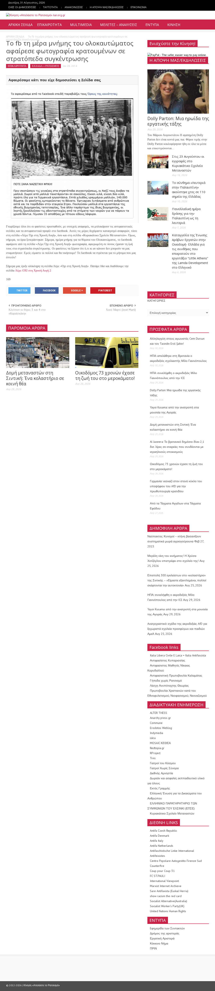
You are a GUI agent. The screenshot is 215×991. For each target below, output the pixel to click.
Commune (156, 723)
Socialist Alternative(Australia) (168, 901)
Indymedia (156, 733)
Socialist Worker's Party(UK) (167, 906)
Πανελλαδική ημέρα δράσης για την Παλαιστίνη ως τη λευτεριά (186, 216)
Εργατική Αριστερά (162, 938)
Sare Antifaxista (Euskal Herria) (169, 891)
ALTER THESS (158, 713)
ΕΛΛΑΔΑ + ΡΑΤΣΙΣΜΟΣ (45, 66)
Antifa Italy (156, 841)
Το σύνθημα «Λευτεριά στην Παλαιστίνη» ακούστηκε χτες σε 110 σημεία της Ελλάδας (188, 190)
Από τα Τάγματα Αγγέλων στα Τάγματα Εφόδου (175, 505)
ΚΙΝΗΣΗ (172, 26)
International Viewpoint (164, 881)
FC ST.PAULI (157, 876)
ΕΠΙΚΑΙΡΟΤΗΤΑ (48, 26)
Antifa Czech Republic (163, 831)
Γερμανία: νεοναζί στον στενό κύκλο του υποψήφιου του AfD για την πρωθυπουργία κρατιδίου (176, 486)
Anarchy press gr (160, 718)
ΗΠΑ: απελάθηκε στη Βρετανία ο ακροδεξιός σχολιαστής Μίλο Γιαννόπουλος (178, 358)
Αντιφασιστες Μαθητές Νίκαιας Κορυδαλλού (168, 668)
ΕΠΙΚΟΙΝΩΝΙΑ (139, 7)
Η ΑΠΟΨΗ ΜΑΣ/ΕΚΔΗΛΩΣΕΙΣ (107, 7)
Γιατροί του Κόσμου (163, 763)
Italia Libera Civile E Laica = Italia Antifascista (178, 655)
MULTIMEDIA (80, 26)
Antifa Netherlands (161, 846)
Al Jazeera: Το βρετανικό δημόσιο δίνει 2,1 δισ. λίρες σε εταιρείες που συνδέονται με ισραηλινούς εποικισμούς (177, 447)
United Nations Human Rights (168, 911)
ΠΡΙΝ (153, 948)
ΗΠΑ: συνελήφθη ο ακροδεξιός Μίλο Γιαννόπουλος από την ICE (173, 375)
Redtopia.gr (157, 748)
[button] (204, 24)
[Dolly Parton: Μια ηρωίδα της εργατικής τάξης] (178, 91)
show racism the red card (166, 896)
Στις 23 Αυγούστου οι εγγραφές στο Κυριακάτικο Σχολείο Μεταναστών (188, 163)
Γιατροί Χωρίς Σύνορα (164, 768)
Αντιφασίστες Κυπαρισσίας (167, 660)
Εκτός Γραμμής (160, 788)
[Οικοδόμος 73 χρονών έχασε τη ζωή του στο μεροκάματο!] (106, 352)
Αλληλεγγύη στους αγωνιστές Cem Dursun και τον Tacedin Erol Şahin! (177, 341)
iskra (153, 738)
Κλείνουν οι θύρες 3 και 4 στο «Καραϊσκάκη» (27, 311)
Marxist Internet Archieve (165, 886)
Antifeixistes (157, 856)
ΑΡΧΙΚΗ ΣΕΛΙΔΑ (20, 24)
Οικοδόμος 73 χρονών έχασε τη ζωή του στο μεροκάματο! (105, 375)
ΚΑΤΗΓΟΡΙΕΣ (156, 301)
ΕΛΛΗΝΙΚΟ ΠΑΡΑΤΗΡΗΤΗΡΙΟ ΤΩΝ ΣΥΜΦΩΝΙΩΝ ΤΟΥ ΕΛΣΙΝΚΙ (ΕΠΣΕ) (172, 805)
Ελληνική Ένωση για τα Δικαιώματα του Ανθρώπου (174, 795)
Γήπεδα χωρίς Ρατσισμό (166, 680)
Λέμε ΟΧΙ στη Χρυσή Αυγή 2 (33, 270)
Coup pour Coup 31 (162, 871)
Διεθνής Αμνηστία (161, 773)
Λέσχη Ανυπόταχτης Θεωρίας (169, 685)
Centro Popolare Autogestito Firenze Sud (176, 861)
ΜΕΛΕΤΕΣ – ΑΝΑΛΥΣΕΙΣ (117, 26)
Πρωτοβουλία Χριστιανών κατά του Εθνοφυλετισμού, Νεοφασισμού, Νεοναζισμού (177, 693)
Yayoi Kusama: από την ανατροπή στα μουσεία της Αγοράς (174, 409)
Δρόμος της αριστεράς (164, 933)
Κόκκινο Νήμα (159, 943)
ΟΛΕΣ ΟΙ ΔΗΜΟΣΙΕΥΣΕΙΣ (22, 7)
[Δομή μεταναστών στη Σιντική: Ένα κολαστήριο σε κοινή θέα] (37, 352)
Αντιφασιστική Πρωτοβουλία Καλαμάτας (176, 675)
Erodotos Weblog (161, 728)
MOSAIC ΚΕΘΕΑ (160, 743)
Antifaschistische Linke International (172, 851)
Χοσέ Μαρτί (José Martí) (121, 310)
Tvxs (153, 758)
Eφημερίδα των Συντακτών (167, 928)
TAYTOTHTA (50, 7)
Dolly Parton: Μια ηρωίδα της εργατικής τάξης (178, 121)
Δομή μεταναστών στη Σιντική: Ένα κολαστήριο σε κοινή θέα (35, 378)
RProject (155, 753)
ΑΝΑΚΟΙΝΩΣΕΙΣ (74, 7)
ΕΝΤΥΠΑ (151, 26)
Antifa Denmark (159, 836)
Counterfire (157, 866)
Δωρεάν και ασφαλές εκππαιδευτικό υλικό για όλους (176, 780)
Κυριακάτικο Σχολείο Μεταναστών (172, 813)
